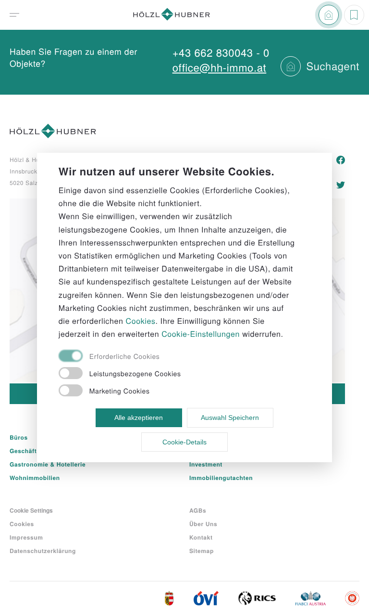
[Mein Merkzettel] (354, 15)
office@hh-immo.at (219, 67)
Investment (205, 464)
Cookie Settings (31, 510)
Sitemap (201, 550)
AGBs (197, 510)
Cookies (22, 523)
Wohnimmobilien (35, 477)
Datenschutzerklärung (43, 550)
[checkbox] (174, 357)
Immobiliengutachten (221, 477)
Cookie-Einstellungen (200, 333)
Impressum (26, 537)
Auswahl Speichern (230, 417)
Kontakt (201, 537)
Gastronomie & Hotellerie (48, 464)
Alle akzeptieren (138, 417)
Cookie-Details (184, 442)
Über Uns (203, 523)
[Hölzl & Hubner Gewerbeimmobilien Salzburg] (171, 15)
